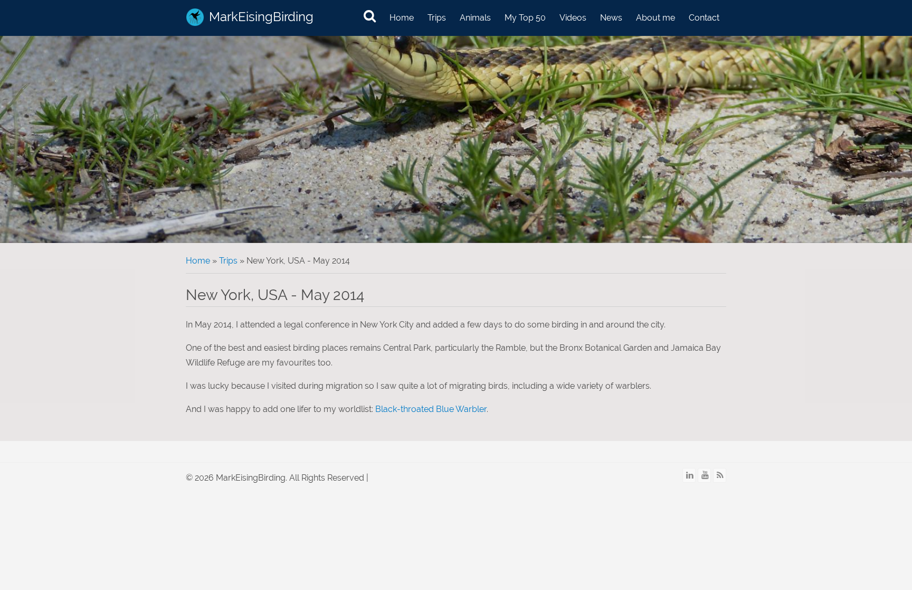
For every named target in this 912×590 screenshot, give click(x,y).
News (611, 18)
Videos (572, 18)
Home (402, 18)
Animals (475, 18)
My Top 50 (525, 18)
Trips (437, 18)
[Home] (195, 17)
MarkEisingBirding (261, 16)
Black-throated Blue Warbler (431, 409)
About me (655, 18)
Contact (704, 18)
